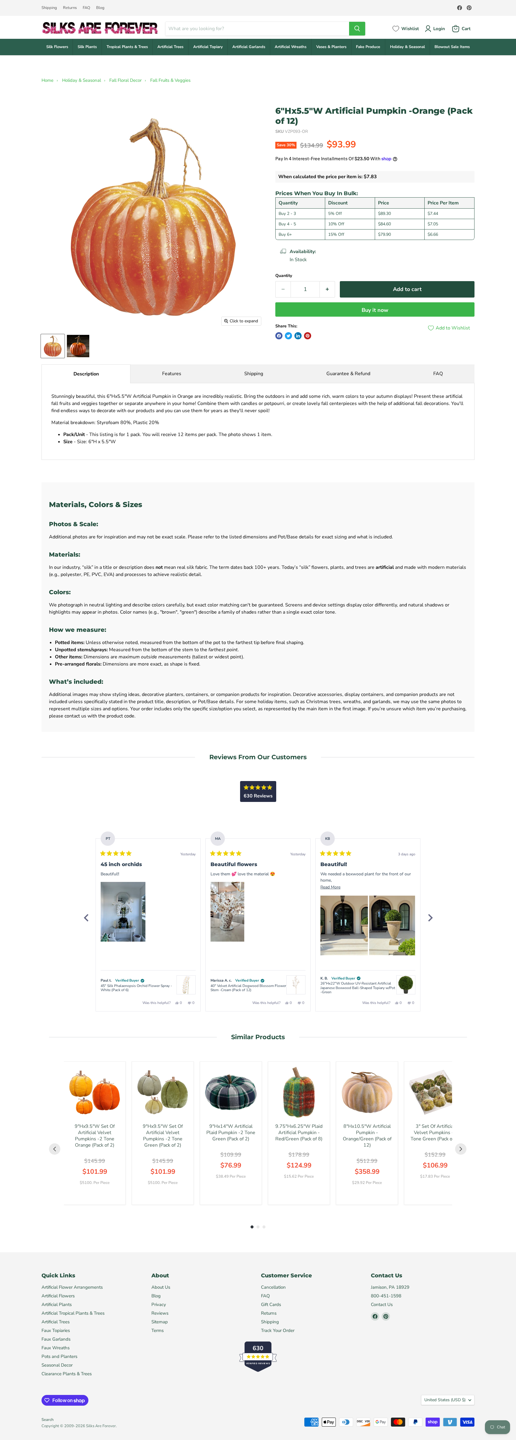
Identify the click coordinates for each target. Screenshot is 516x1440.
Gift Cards (271, 1304)
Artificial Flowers (58, 1296)
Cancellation (273, 1287)
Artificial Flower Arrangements (72, 1287)
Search (47, 1419)
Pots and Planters (59, 1356)
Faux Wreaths (56, 1348)
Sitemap (159, 1322)
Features (171, 373)
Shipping (49, 8)
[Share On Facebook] (278, 335)
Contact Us (382, 1304)
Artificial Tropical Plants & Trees (73, 1313)
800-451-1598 (386, 1296)
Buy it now (375, 310)
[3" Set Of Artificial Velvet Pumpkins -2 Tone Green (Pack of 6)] (435, 1092)
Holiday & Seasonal (407, 47)
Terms (157, 1330)
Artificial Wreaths (290, 47)
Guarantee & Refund (348, 373)
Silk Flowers (57, 47)
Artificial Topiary (208, 47)
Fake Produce (368, 47)
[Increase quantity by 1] (327, 289)
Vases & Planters (331, 47)
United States (445, 1400)
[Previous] (86, 918)
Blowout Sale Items (452, 47)
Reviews (159, 1313)
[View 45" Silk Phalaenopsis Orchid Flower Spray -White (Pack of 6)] (186, 984)
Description (86, 374)
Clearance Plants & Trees (67, 1374)
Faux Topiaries (56, 1330)
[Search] (357, 29)
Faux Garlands (56, 1339)
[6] (52, 346)
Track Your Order (277, 1330)
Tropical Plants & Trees (127, 47)
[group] (95, 1133)
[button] (123, 912)
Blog (100, 8)
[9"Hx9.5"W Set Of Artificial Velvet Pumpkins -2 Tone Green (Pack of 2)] (162, 1092)
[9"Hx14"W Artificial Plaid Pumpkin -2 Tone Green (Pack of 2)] (231, 1092)
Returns (70, 8)
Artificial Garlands (248, 47)
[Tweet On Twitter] (288, 335)
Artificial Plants (57, 1304)
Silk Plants (87, 47)
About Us (160, 1287)
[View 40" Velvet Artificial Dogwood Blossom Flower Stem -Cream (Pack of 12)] (295, 984)
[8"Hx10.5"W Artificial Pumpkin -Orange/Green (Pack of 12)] (367, 1092)
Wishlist (410, 29)
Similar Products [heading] (258, 1037)
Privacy (158, 1304)
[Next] (430, 918)
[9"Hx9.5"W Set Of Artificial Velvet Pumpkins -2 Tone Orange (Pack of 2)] (94, 1092)
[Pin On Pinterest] (307, 335)
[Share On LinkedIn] (298, 335)
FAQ (86, 8)
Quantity (283, 275)
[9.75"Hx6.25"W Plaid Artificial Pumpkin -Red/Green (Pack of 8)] (299, 1092)
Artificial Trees (170, 47)
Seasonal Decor (57, 1365)
